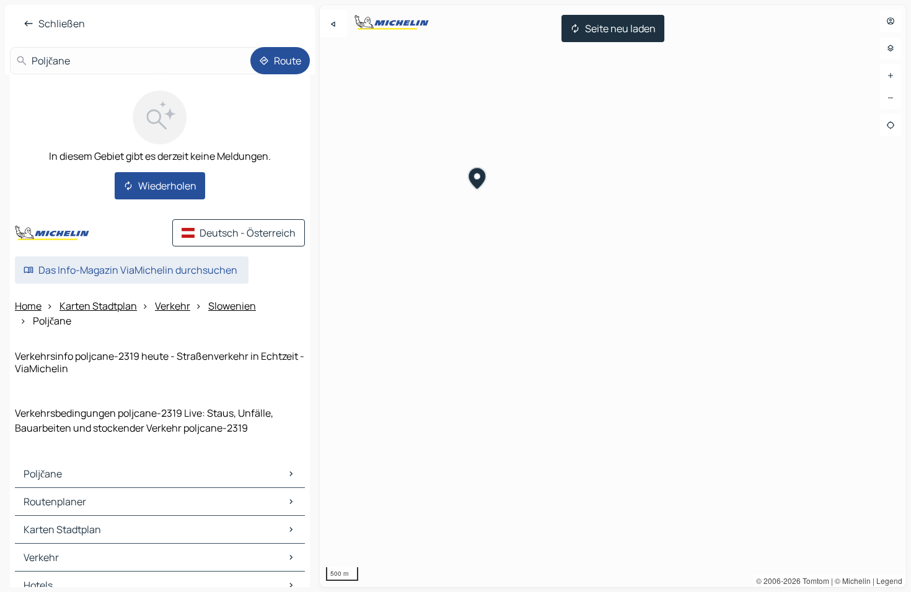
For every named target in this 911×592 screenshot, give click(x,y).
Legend (889, 580)
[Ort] (890, 125)
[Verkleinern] (890, 98)
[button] (477, 180)
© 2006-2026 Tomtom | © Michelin (813, 580)
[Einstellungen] (890, 48)
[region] (613, 296)
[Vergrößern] (890, 75)
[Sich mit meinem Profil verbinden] (890, 21)
